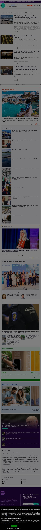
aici (6, 515)
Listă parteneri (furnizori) (5, 523)
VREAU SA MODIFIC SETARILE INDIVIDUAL (14, 528)
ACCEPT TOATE (14, 526)
